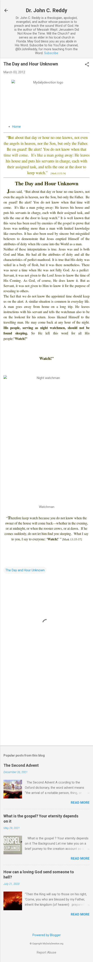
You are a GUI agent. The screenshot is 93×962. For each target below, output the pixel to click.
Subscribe (51, 53)
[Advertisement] (46, 708)
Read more (80, 803)
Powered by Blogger (46, 935)
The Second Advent (21, 765)
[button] (87, 65)
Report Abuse (46, 952)
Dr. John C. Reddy (46, 10)
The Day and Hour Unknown (25, 570)
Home (16, 127)
